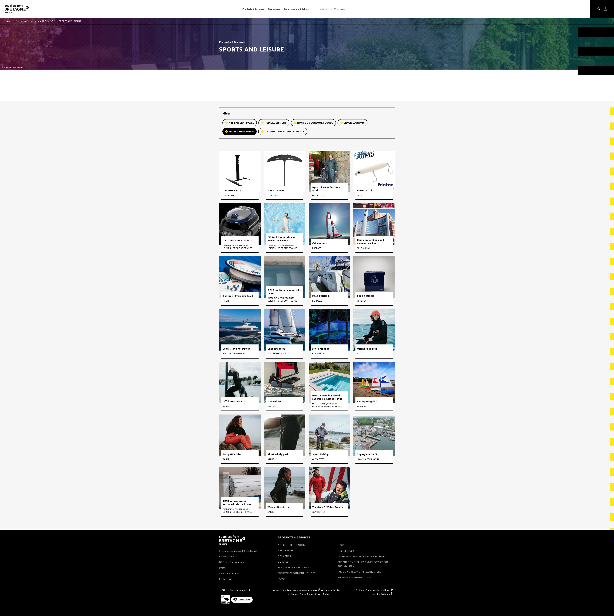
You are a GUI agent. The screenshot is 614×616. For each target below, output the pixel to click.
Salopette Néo (232, 454)
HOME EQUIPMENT (275, 122)
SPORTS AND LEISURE (241, 131)
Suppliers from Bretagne (294, 590)
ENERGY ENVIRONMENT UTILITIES (296, 573)
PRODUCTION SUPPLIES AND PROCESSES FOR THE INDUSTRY (363, 564)
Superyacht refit (367, 454)
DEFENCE (283, 561)
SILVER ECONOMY (354, 122)
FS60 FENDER (365, 295)
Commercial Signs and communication (370, 241)
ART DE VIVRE (285, 550)
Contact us (225, 578)
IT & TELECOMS (346, 550)
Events (223, 567)
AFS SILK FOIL (276, 190)
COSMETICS (284, 556)
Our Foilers (274, 401)
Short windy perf (278, 454)
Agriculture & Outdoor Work (326, 189)
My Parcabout (320, 348)
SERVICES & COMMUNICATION (354, 577)
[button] (296, 8)
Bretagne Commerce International (238, 550)
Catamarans (319, 243)
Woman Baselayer (278, 507)
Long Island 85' (277, 348)
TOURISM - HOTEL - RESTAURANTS (284, 131)
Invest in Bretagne (229, 573)
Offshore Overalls (234, 401)
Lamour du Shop (332, 590)
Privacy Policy (322, 593)
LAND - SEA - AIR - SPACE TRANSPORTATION (362, 556)
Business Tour (226, 556)
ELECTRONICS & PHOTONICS (294, 567)
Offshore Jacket (367, 348)
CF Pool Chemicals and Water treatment (282, 239)
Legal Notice (291, 593)
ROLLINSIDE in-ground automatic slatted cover (327, 397)
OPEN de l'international (232, 562)
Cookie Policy (306, 593)
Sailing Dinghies (367, 401)
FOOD (281, 578)
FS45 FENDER (320, 295)
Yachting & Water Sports (327, 507)
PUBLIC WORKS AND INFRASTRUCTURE (359, 571)
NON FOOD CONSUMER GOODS (315, 122)
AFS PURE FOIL (232, 190)
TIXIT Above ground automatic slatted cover (238, 503)
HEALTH (342, 545)
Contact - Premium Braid (238, 295)
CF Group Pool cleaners (237, 240)
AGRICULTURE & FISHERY (291, 544)
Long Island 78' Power (236, 348)
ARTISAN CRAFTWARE (241, 122)
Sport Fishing (320, 454)
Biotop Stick (364, 190)
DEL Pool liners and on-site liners (284, 292)
